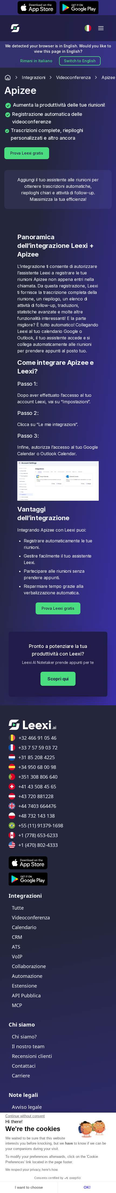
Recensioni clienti (32, 1056)
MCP (17, 1005)
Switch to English (79, 60)
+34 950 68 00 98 (37, 767)
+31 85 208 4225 (36, 757)
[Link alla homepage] (7, 77)
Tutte (18, 907)
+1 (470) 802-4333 (38, 845)
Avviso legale (27, 1107)
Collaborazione (29, 966)
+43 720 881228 (35, 796)
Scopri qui (58, 678)
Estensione (24, 985)
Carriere (21, 1075)
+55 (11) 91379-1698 (40, 825)
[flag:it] (87, 28)
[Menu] (100, 28)
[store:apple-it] (28, 862)
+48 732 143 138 (36, 815)
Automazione (27, 976)
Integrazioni (33, 77)
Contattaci (24, 1066)
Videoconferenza (73, 77)
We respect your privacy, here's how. (31, 1170)
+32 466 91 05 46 (37, 738)
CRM (17, 937)
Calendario (24, 927)
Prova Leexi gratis (26, 153)
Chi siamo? (24, 1036)
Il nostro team (28, 1046)
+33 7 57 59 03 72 (37, 747)
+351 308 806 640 (37, 777)
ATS (16, 946)
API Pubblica (26, 995)
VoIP (17, 956)
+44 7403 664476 (37, 806)
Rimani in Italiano (36, 60)
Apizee (108, 77)
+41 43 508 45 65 (37, 786)
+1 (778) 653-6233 (38, 835)
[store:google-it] (28, 879)
